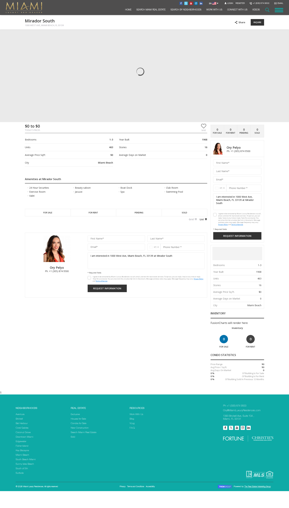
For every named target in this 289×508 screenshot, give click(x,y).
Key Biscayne (22, 450)
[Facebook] (225, 428)
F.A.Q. (132, 428)
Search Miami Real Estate (151, 10)
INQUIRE (257, 22)
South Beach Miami (26, 460)
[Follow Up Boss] (89, 277)
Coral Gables (22, 428)
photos (32, 34)
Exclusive (75, 414)
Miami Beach (22, 455)
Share (241, 22)
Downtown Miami (24, 437)
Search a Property (267, 10)
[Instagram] (243, 428)
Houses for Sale (78, 419)
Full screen (261, 35)
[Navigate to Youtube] (191, 3)
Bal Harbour (22, 423)
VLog (132, 423)
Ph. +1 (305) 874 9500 (57, 271)
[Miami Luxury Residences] (24, 8)
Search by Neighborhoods (186, 10)
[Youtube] (237, 428)
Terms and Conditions (135, 487)
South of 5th (22, 469)
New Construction (80, 428)
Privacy (122, 487)
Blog (132, 419)
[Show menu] (279, 10)
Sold (73, 437)
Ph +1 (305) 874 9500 (234, 406)
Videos (256, 10)
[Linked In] (249, 428)
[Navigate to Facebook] (181, 3)
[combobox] (154, 247)
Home (128, 10)
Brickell (19, 419)
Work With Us (214, 10)
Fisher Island (22, 446)
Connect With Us (237, 10)
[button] (203, 127)
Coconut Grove (23, 432)
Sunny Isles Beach (25, 464)
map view (47, 34)
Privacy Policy (198, 279)
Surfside (20, 473)
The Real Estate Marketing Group (257, 487)
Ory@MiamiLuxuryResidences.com (242, 410)
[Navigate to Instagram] (196, 3)
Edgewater (21, 441)
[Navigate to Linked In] (201, 3)
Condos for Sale (78, 423)
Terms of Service (101, 281)
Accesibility (150, 487)
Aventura (20, 414)
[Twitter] (231, 428)
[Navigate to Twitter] (186, 3)
